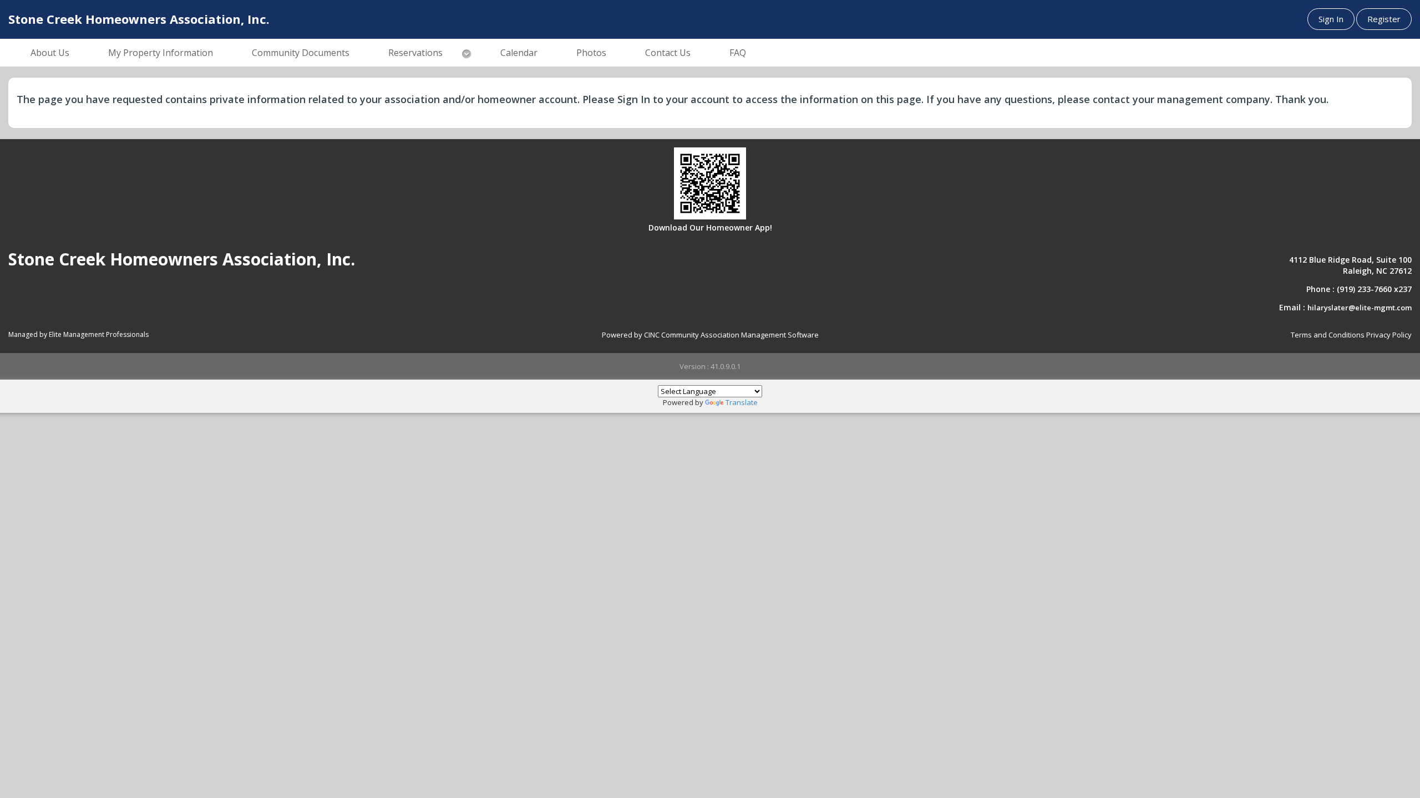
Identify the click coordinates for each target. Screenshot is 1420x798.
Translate (742, 402)
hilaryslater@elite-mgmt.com (1359, 308)
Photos (591, 53)
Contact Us (668, 53)
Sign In (1330, 18)
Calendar (518, 53)
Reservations (415, 53)
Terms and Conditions (1328, 335)
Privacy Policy (1389, 335)
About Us (50, 53)
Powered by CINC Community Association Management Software (710, 335)
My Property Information (160, 53)
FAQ (737, 53)
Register (1384, 18)
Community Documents (300, 53)
